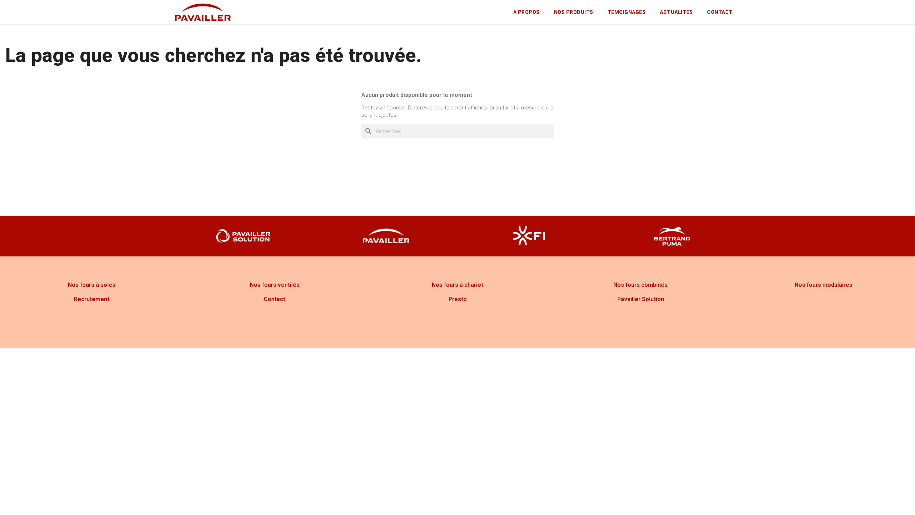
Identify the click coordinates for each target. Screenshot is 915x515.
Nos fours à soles (91, 284)
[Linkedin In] (487, 333)
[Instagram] (448, 333)
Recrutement (91, 299)
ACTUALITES (676, 12)
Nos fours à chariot (457, 284)
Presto (458, 299)
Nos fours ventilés (275, 284)
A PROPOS (526, 12)
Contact (274, 299)
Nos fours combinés (640, 284)
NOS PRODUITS (573, 12)
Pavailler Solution (640, 299)
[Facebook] (428, 333)
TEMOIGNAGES (627, 12)
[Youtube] (467, 333)
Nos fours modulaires (823, 284)
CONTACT (720, 12)
